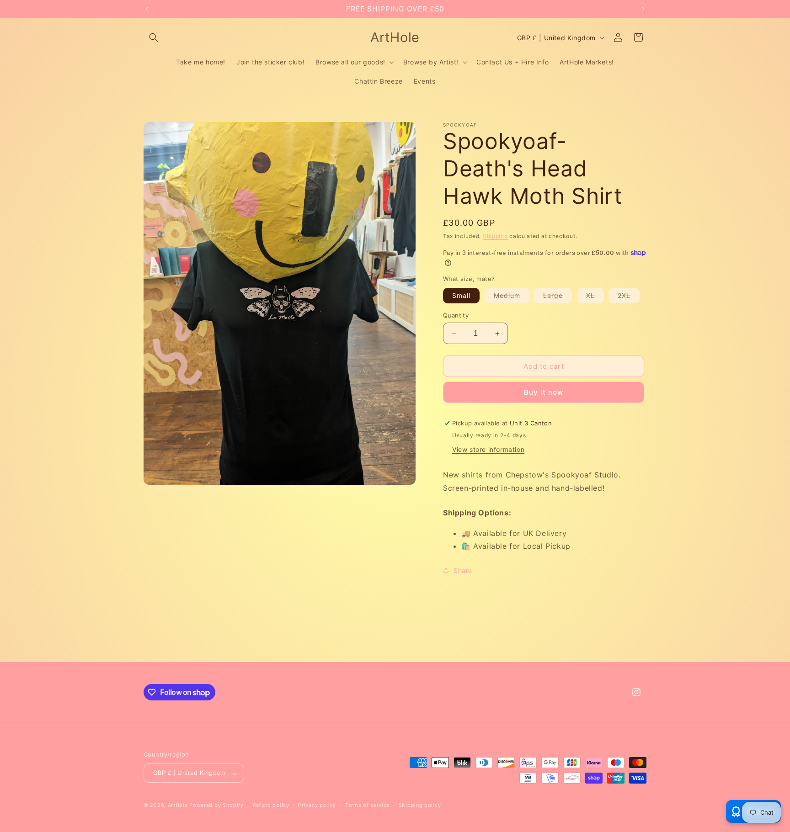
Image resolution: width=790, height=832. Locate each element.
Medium (511, 297)
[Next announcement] (643, 9)
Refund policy (271, 805)
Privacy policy (317, 805)
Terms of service (367, 805)
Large (557, 297)
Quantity (456, 315)
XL (595, 297)
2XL (629, 297)
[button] (154, 37)
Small (461, 295)
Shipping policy (420, 805)
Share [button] (463, 570)
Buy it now (543, 392)
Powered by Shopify (216, 805)
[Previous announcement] (147, 9)
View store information (488, 449)
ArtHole (178, 805)
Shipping (495, 236)
